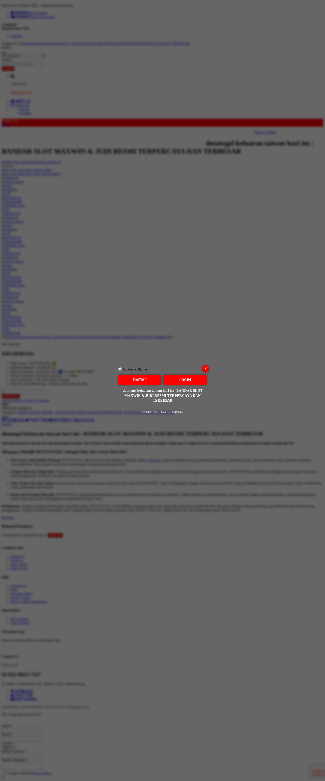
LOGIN (185, 379)
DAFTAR (140, 379)
